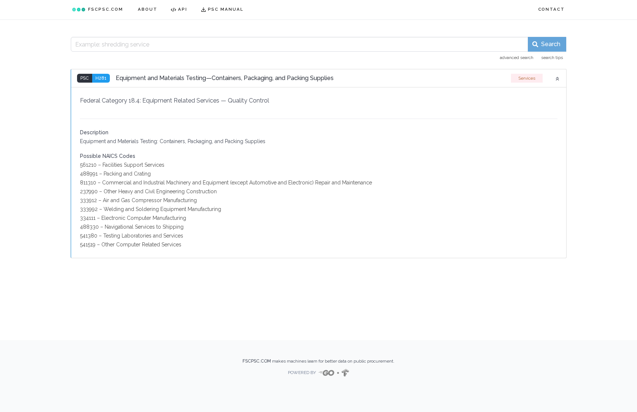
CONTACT (551, 9)
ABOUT (147, 9)
